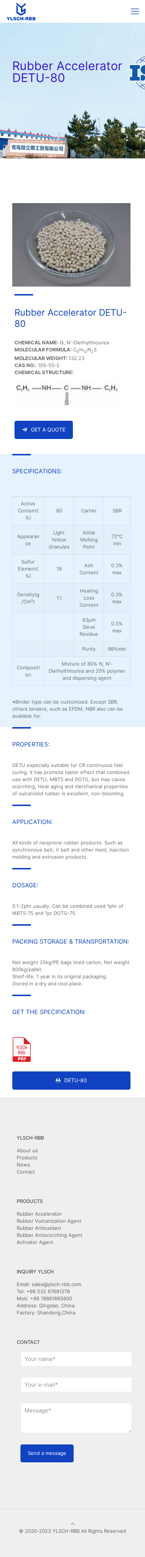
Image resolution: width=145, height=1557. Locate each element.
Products (27, 1157)
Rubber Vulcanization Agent (49, 1221)
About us (27, 1150)
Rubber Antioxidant (39, 1228)
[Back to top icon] (72, 1524)
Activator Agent (35, 1242)
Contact (26, 1172)
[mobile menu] (135, 11)
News (23, 1165)
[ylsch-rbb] (21, 11)
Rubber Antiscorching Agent (50, 1235)
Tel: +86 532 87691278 (43, 1291)
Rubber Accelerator (39, 1214)
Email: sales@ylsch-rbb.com (49, 1284)
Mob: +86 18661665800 (44, 1298)
